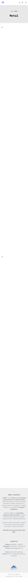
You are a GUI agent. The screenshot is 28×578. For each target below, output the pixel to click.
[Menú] (25, 2)
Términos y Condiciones (14, 574)
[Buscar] (19, 2)
